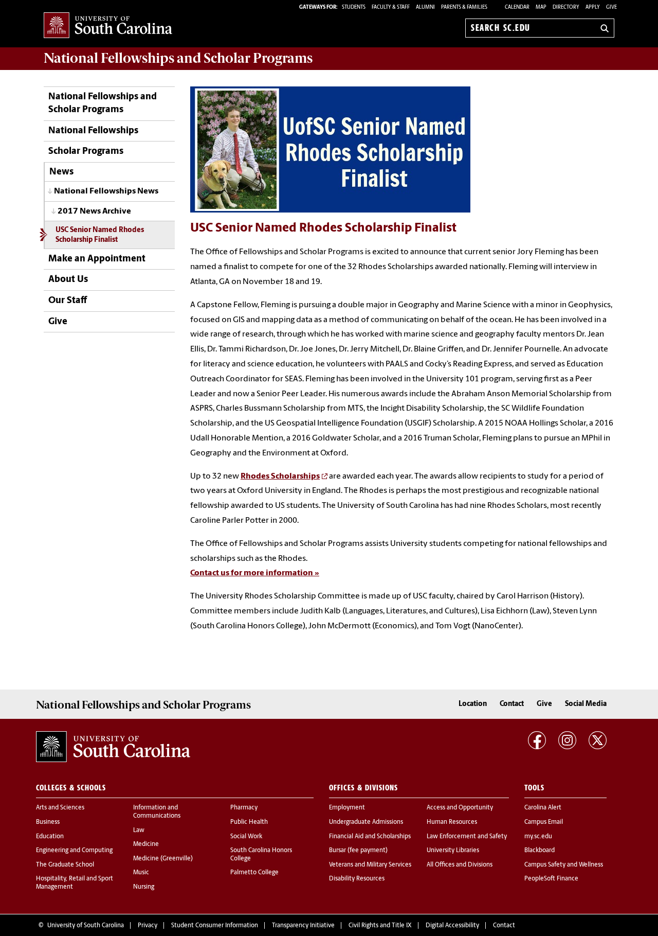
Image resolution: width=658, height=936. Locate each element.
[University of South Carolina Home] (108, 26)
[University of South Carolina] (113, 747)
